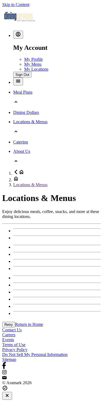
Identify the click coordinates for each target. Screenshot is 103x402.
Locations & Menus (30, 184)
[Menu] (18, 81)
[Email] (51, 377)
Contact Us (12, 330)
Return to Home (29, 324)
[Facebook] (51, 366)
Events (8, 339)
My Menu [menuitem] (32, 64)
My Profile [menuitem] (33, 59)
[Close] (7, 396)
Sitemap (9, 359)
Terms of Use (14, 344)
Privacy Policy (14, 349)
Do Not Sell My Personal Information (35, 354)
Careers (8, 334)
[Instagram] (51, 372)
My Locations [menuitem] (36, 69)
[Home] (19, 23)
